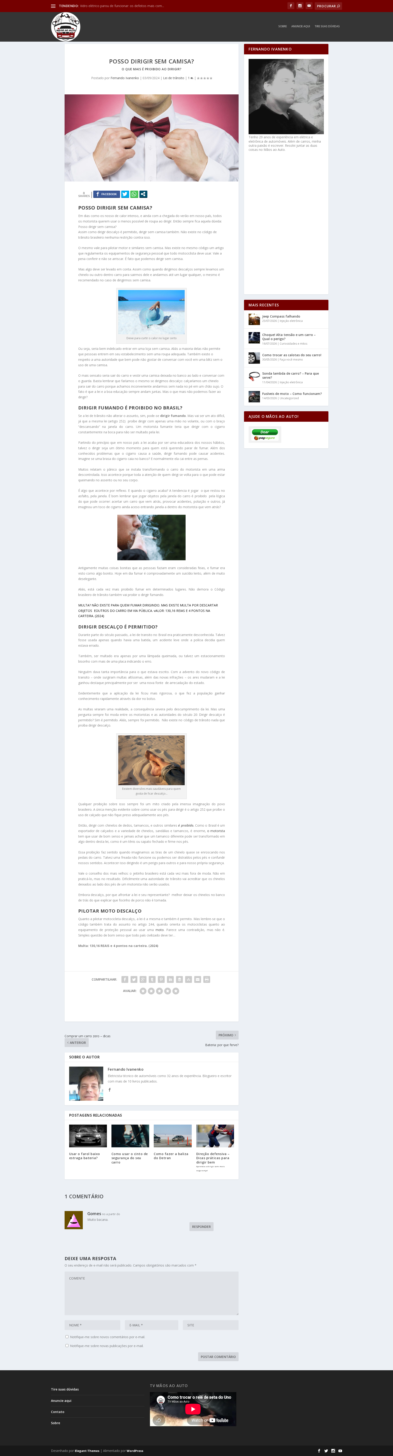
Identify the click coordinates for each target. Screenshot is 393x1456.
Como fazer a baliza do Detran (171, 1156)
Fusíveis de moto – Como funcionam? (292, 393)
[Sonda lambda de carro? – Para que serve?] (254, 376)
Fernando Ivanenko (125, 78)
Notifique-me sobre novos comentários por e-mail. (107, 1337)
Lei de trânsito (173, 78)
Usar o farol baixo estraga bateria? (84, 1156)
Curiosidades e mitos (293, 344)
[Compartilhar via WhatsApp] (134, 194)
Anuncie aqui (300, 26)
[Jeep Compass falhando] (254, 319)
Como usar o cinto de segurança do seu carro (129, 1158)
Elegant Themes (87, 1451)
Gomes (94, 1213)
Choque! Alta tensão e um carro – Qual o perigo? (289, 337)
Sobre (282, 26)
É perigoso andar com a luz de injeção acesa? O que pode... (124, 6)
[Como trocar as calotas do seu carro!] (254, 358)
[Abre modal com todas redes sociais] (143, 194)
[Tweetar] (125, 194)
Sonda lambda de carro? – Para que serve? (290, 375)
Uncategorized (289, 398)
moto (160, 930)
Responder (201, 1226)
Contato (57, 1412)
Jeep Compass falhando (281, 316)
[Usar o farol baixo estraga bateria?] (88, 1136)
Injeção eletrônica (291, 321)
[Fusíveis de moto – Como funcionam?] (254, 396)
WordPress (135, 1451)
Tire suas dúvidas (327, 26)
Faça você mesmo (291, 359)
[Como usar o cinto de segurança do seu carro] (130, 1136)
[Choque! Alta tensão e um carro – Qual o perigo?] (254, 337)
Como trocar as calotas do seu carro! (291, 355)
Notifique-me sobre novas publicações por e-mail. (107, 1346)
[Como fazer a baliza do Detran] (172, 1136)
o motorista (216, 831)
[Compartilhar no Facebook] (106, 194)
